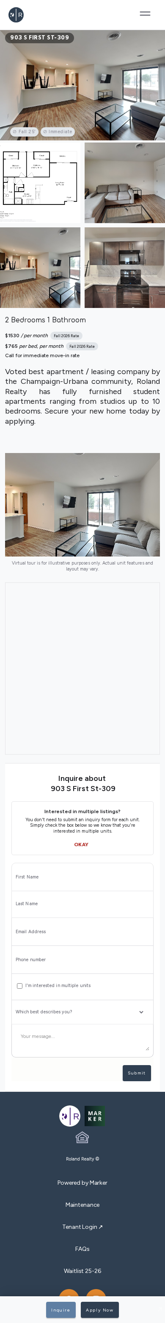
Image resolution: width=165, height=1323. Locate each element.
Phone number (31, 959)
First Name (27, 877)
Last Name (27, 903)
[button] (145, 15)
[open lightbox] (82, 85)
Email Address (31, 931)
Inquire (60, 1310)
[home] (32, 14)
